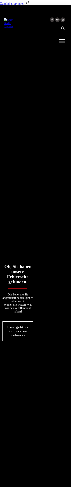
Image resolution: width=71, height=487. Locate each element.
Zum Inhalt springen (12, 3)
